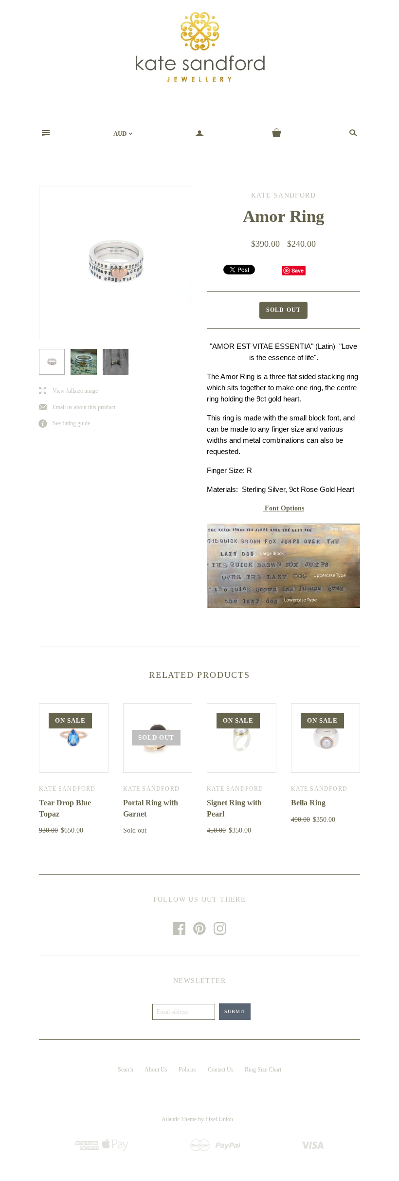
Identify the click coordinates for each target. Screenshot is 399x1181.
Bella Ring (308, 803)
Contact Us (221, 1069)
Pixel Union (219, 1119)
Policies (188, 1069)
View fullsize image (68, 391)
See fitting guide (64, 423)
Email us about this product (77, 407)
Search (125, 1069)
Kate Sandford (67, 788)
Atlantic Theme (179, 1119)
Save (297, 270)
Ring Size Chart (263, 1069)
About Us (156, 1069)
